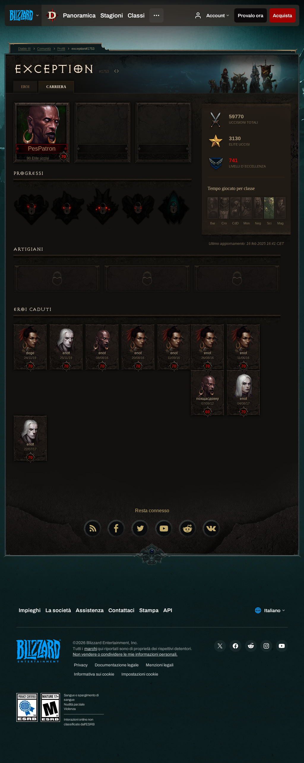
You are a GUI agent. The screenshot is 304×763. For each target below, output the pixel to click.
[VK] (211, 528)
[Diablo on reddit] (188, 528)
